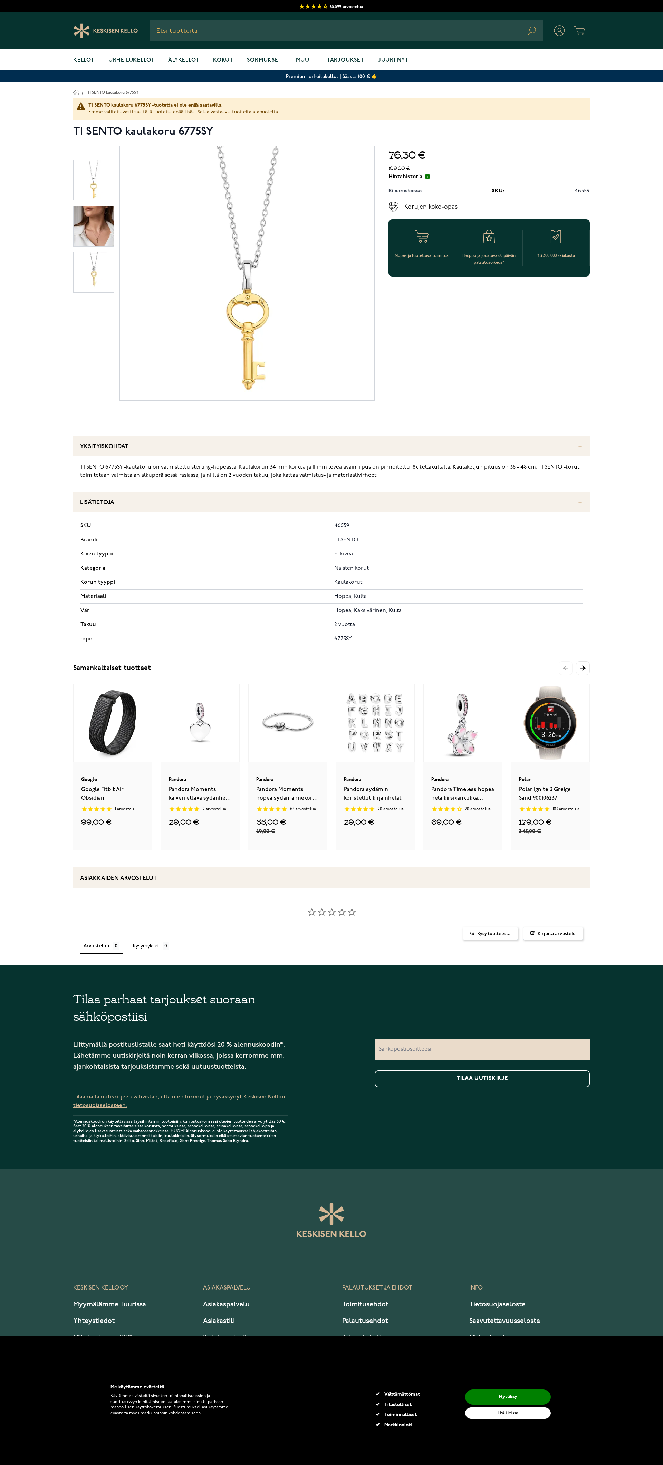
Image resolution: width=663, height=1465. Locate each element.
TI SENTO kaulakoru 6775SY (113, 92)
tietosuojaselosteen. (100, 1105)
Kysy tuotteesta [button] (494, 933)
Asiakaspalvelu (226, 1304)
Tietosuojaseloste (497, 1304)
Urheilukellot (131, 60)
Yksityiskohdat (104, 447)
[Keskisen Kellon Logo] (105, 30)
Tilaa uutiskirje (482, 1078)
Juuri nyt (393, 60)
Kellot (84, 60)
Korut (223, 60)
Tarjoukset (345, 60)
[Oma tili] (559, 30)
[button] (583, 668)
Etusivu (76, 92)
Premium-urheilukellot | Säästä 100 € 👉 (331, 76)
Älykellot (183, 60)
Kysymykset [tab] (146, 945)
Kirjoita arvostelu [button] (557, 933)
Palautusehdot (365, 1321)
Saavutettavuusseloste (504, 1321)
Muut (304, 60)
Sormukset (264, 60)
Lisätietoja (97, 502)
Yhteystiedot (94, 1321)
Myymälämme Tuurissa (109, 1304)
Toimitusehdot (365, 1304)
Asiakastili (219, 1321)
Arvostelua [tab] (96, 945)
